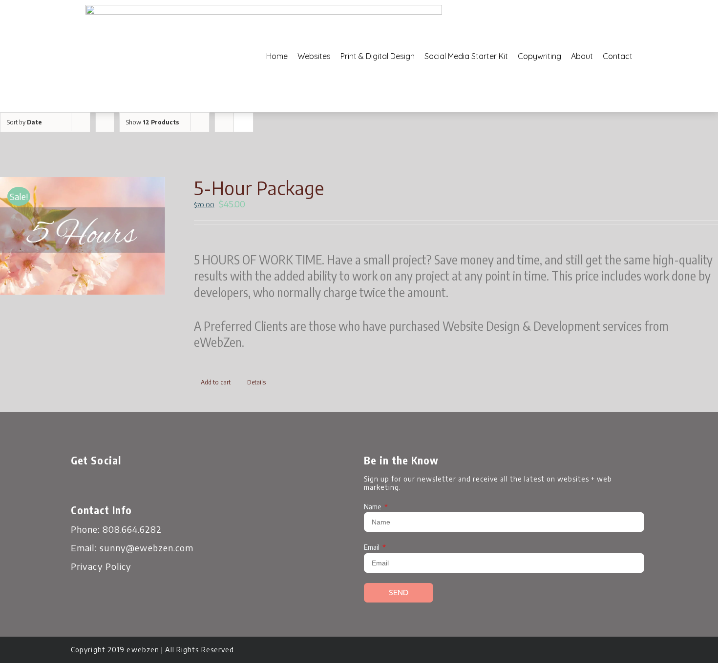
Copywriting (539, 56)
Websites (314, 56)
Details (256, 382)
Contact (618, 56)
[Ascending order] (104, 122)
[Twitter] (105, 484)
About (582, 56)
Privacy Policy (101, 566)
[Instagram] (132, 484)
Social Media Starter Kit (466, 56)
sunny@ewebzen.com (147, 547)
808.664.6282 (132, 529)
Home (277, 56)
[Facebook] (78, 484)
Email (372, 547)
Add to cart (216, 382)
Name (373, 506)
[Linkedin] (159, 484)
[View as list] (243, 122)
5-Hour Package (259, 188)
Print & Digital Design (377, 56)
